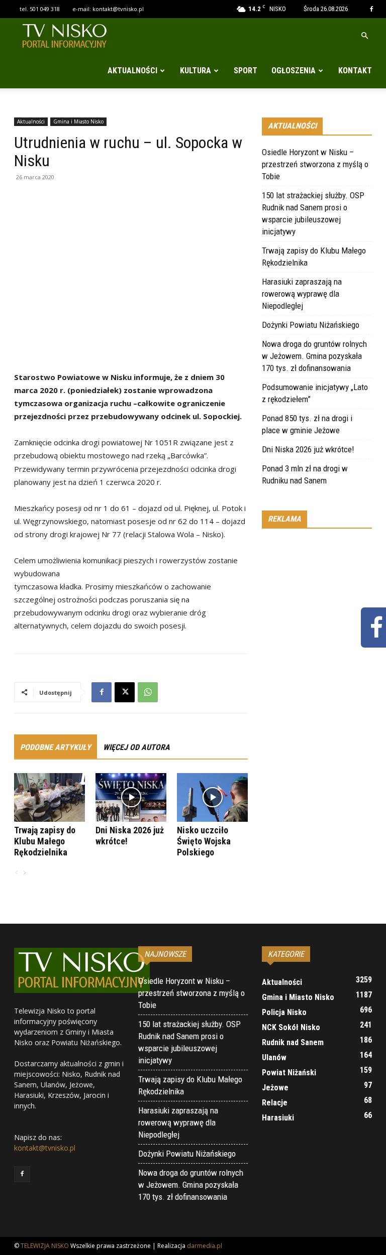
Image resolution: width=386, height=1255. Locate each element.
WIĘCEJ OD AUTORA (136, 747)
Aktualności (132, 70)
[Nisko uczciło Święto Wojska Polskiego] (212, 797)
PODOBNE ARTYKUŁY (55, 747)
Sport (245, 70)
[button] (364, 36)
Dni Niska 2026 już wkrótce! (308, 449)
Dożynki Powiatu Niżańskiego (310, 325)
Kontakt (355, 70)
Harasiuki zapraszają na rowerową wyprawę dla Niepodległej (302, 294)
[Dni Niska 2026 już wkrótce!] (130, 797)
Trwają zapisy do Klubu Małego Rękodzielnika (44, 841)
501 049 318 (45, 9)
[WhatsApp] (148, 692)
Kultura (195, 70)
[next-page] (24, 873)
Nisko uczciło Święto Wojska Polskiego (204, 841)
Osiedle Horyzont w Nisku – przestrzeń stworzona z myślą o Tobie (315, 164)
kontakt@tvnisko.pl (118, 9)
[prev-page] (16, 873)
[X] (125, 692)
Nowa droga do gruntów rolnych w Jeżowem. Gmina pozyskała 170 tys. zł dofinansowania (314, 356)
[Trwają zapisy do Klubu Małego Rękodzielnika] (49, 797)
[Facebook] (371, 9)
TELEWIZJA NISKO (45, 1245)
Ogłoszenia (293, 70)
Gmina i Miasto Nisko (78, 121)
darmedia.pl (204, 1245)
